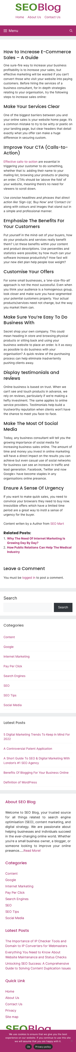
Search (10, 598)
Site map (11, 1017)
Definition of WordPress (20, 782)
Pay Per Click (13, 666)
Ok (28, 1046)
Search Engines (14, 676)
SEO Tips (10, 695)
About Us (34, 17)
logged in (28, 577)
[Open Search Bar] (71, 30)
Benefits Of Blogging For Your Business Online (36, 772)
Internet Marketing (17, 656)
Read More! (32, 850)
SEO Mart (57, 523)
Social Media (13, 705)
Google (9, 647)
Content (9, 637)
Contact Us (52, 17)
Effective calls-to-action (20, 161)
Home (20, 17)
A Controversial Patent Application (28, 748)
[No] (71, 1041)
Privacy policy (43, 1046)
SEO (7, 685)
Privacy (10, 1010)
